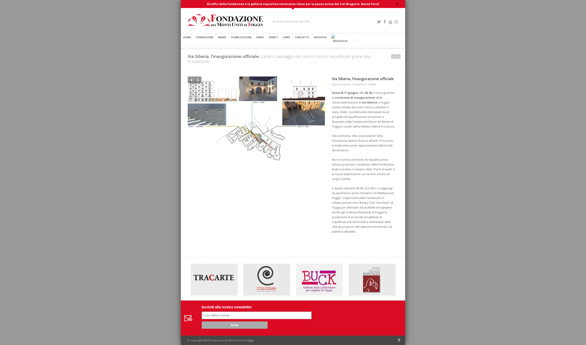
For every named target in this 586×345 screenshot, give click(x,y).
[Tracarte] (214, 280)
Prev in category (393, 56)
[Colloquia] (266, 280)
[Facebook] (384, 21)
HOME (187, 37)
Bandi (222, 37)
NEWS (260, 37)
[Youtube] (390, 21)
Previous (191, 79)
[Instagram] (396, 21)
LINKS (286, 37)
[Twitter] (379, 21)
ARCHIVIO (320, 37)
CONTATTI (302, 37)
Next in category (398, 56)
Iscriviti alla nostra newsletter (227, 307)
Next (198, 79)
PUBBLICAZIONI (241, 37)
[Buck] (319, 279)
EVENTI (273, 37)
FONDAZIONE (204, 37)
